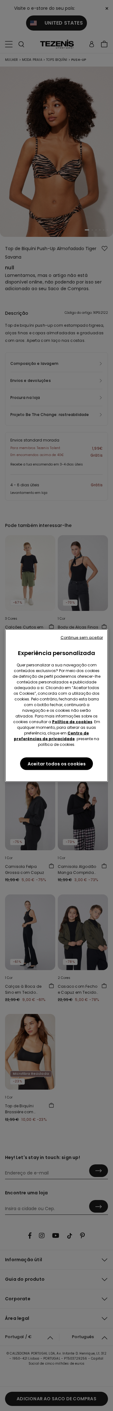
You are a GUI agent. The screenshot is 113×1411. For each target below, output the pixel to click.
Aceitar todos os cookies (57, 764)
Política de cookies (72, 721)
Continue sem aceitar (82, 637)
